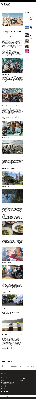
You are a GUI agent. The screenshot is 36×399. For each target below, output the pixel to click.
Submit (24, 18)
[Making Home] (28, 47)
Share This (4, 348)
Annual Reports (23, 378)
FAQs (21, 375)
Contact (21, 373)
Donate (21, 380)
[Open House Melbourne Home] (6, 4)
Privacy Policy (22, 382)
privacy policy (11, 383)
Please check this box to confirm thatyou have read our (8, 383)
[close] (32, 8)
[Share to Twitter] (9, 348)
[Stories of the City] (28, 35)
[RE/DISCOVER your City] (28, 51)
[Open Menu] (34, 4)
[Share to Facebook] (7, 348)
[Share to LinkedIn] (11, 348)
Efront (33, 396)
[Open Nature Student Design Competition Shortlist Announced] (28, 28)
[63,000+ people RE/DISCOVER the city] (28, 41)
